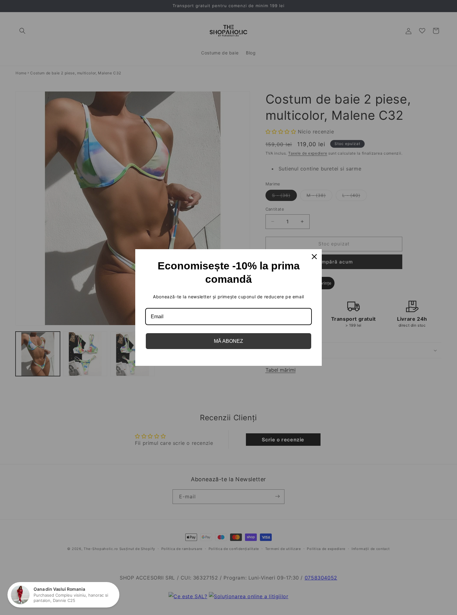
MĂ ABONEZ (228, 341)
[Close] (314, 256)
